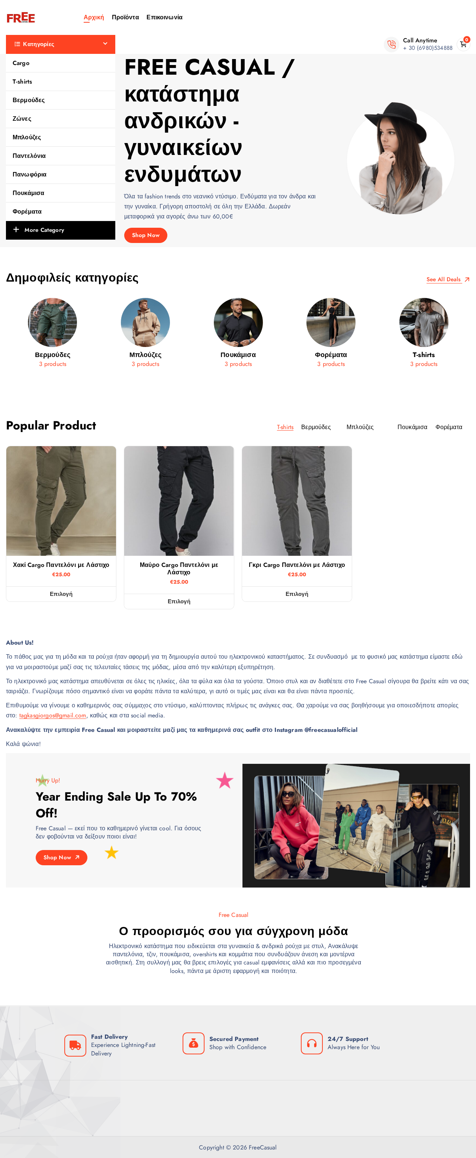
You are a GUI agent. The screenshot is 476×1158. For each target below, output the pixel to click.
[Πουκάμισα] (238, 335)
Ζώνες (22, 118)
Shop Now (146, 235)
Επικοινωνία (165, 17)
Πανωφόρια (29, 174)
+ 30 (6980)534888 (428, 48)
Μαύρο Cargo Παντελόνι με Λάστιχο (179, 568)
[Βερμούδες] (52, 335)
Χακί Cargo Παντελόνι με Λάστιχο (61, 565)
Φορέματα (27, 211)
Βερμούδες (29, 100)
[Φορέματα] (330, 335)
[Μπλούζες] (145, 335)
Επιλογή (61, 594)
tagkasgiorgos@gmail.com (52, 715)
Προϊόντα (125, 17)
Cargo (21, 63)
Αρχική (94, 17)
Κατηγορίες (38, 44)
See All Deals (445, 279)
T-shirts (22, 81)
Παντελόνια (29, 156)
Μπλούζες (27, 137)
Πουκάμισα (28, 193)
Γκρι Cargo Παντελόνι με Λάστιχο (297, 565)
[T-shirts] (423, 335)
